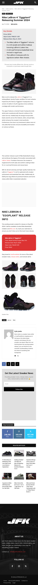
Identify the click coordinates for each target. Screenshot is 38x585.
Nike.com (12, 228)
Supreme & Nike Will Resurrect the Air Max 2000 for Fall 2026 (7, 485)
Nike (3, 9)
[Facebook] (4, 364)
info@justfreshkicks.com (17, 552)
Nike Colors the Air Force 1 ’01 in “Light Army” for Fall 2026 (19, 485)
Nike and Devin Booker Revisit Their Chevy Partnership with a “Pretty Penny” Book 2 (30, 487)
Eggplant (11, 172)
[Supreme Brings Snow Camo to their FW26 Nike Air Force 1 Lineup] (31, 453)
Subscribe (19, 389)
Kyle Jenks (14, 24)
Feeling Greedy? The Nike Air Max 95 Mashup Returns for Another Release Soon (19, 464)
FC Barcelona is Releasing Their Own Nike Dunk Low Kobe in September (6, 463)
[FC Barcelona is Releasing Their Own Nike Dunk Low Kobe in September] (7, 453)
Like (7, 429)
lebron (9, 320)
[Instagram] (19, 566)
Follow (19, 429)
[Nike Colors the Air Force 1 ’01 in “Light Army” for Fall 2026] (19, 476)
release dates (15, 256)
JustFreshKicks (15, 254)
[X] (18, 355)
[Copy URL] (17, 364)
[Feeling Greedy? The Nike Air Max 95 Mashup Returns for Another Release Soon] (19, 453)
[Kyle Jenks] (8, 343)
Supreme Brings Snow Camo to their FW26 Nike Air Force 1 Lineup (30, 463)
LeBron (19, 97)
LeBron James (9, 9)
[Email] (13, 364)
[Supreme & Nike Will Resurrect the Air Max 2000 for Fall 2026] (7, 476)
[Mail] (15, 355)
